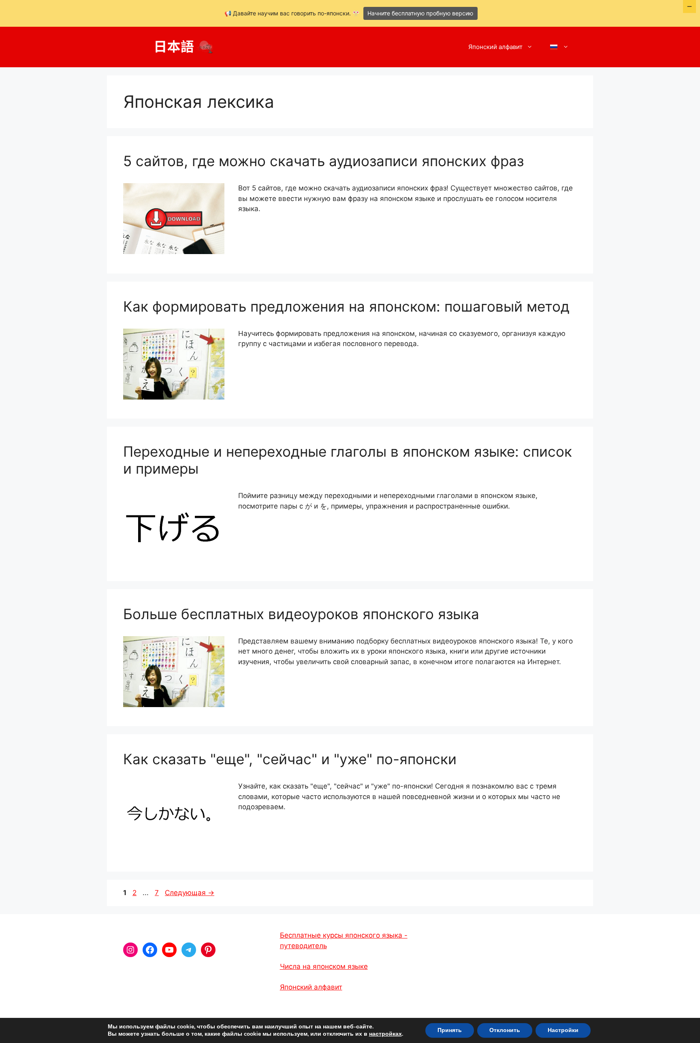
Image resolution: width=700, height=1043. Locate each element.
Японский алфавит (495, 47)
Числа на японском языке (324, 966)
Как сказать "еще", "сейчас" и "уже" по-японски (290, 758)
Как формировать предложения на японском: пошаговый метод (346, 306)
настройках (385, 1034)
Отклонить (504, 1030)
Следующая (189, 893)
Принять (450, 1030)
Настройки (563, 1030)
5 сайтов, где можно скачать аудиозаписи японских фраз (323, 160)
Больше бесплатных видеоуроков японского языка (301, 613)
